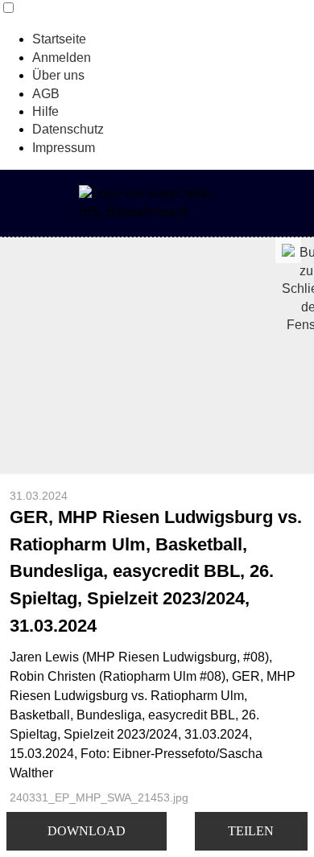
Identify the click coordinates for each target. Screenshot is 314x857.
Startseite (59, 39)
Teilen (251, 831)
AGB (46, 94)
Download (87, 831)
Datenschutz (68, 129)
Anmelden (61, 57)
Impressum (63, 148)
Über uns (58, 75)
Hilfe (45, 111)
